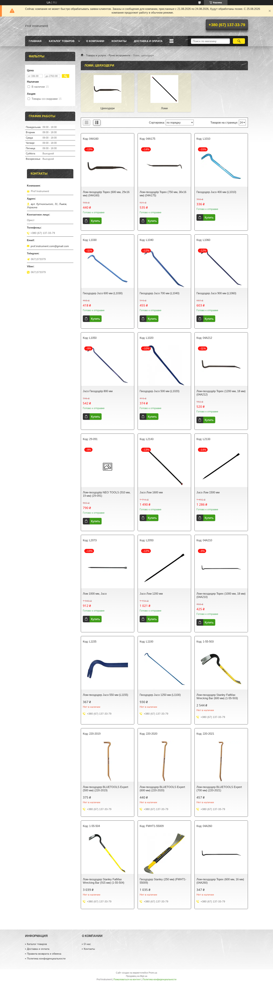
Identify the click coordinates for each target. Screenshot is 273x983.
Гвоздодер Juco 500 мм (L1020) (159, 391)
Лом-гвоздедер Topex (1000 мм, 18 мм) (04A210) (221, 595)
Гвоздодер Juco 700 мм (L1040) (159, 293)
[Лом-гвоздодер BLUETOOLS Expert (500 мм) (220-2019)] (107, 761)
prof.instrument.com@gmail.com (50, 246)
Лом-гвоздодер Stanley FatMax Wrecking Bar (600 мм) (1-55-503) (217, 696)
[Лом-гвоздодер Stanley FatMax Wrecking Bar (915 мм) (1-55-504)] (107, 853)
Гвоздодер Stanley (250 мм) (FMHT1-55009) (163, 881)
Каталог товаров (61, 41)
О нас (87, 944)
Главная (35, 41)
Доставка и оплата (148, 41)
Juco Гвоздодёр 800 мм (98, 391)
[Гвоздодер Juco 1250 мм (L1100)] (164, 669)
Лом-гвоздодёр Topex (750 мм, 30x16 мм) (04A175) (163, 193)
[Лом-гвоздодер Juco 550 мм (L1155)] (107, 669)
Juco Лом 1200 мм (151, 593)
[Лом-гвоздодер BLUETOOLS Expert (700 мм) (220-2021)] (221, 761)
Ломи (164, 108)
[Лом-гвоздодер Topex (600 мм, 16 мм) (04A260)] (221, 853)
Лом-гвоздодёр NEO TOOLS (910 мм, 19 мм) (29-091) (106, 494)
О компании (95, 41)
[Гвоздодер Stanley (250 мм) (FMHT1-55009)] (164, 853)
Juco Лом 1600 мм (151, 492)
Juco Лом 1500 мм (208, 492)
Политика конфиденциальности (46, 958)
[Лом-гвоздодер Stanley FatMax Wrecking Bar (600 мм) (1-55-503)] (221, 669)
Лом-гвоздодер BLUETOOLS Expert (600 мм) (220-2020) (162, 788)
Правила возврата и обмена (44, 953)
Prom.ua (153, 972)
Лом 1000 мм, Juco (95, 593)
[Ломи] (164, 89)
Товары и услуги (96, 55)
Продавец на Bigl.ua (136, 976)
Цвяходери (107, 108)
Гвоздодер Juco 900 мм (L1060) (216, 293)
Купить (95, 220)
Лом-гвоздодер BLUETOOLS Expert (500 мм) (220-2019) (105, 788)
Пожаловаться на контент (127, 979)
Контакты (119, 41)
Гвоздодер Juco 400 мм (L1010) (216, 192)
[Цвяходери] (107, 89)
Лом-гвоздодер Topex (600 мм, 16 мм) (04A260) (220, 881)
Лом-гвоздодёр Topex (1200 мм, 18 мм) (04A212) (221, 393)
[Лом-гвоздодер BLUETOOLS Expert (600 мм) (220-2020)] (164, 761)
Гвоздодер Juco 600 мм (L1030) (103, 293)
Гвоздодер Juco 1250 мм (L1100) (160, 694)
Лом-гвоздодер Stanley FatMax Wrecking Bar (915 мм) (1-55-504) (103, 881)
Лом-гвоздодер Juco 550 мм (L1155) (105, 694)
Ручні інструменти (119, 55)
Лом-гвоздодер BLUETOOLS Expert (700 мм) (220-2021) (219, 788)
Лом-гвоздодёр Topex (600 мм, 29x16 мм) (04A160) (106, 193)
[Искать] (239, 41)
